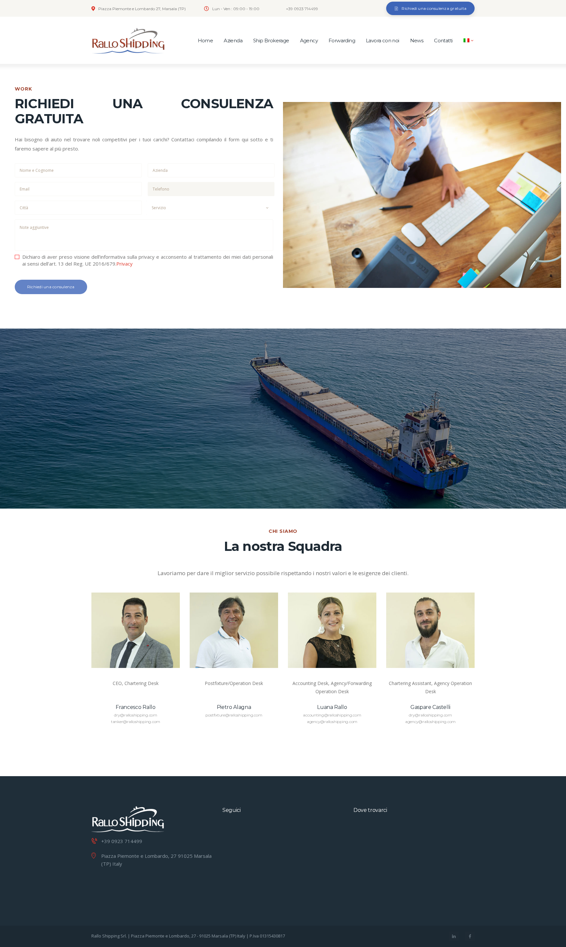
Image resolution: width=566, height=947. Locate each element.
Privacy (124, 263)
